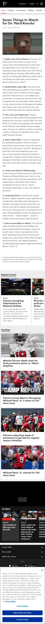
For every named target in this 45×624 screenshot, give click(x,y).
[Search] (37, 3)
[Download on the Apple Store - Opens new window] (14, 563)
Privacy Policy (29, 601)
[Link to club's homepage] (5, 3)
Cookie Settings (22, 606)
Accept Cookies (22, 619)
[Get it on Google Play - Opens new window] (30, 564)
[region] (22, 596)
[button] (22, 43)
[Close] (42, 572)
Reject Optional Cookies (22, 613)
